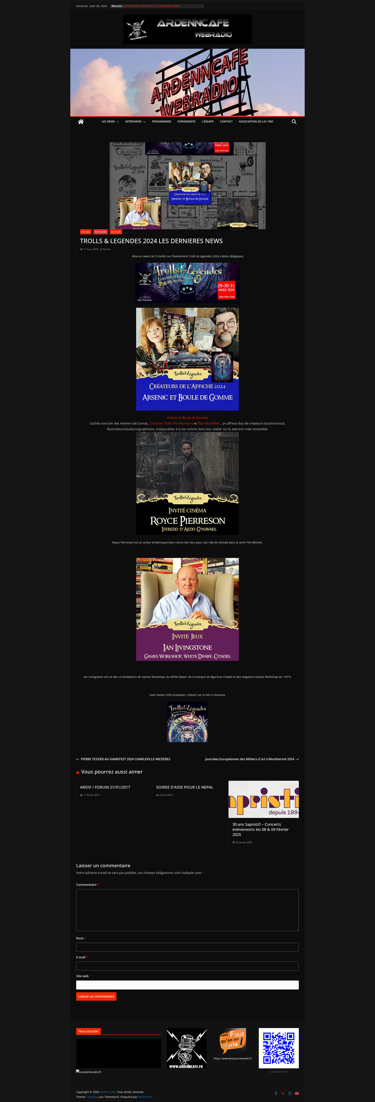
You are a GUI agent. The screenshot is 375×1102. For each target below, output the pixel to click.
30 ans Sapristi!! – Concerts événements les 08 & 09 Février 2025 (260, 829)
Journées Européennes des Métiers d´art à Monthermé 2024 (249, 759)
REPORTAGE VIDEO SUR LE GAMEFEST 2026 (152, 6)
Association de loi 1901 (256, 121)
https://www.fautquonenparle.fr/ (233, 1058)
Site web (82, 976)
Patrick (106, 249)
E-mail (82, 957)
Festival (86, 231)
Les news (108, 121)
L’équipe (208, 121)
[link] (187, 418)
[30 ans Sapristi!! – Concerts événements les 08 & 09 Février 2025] (264, 783)
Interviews (133, 121)
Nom (81, 938)
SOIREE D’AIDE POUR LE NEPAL (184, 787)
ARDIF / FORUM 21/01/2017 (105, 787)
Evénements (187, 121)
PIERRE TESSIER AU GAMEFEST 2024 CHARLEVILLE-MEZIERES (125, 759)
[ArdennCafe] (187, 51)
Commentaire (87, 884)
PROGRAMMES (161, 121)
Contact (226, 121)
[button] (117, 122)
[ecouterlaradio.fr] (88, 1072)
